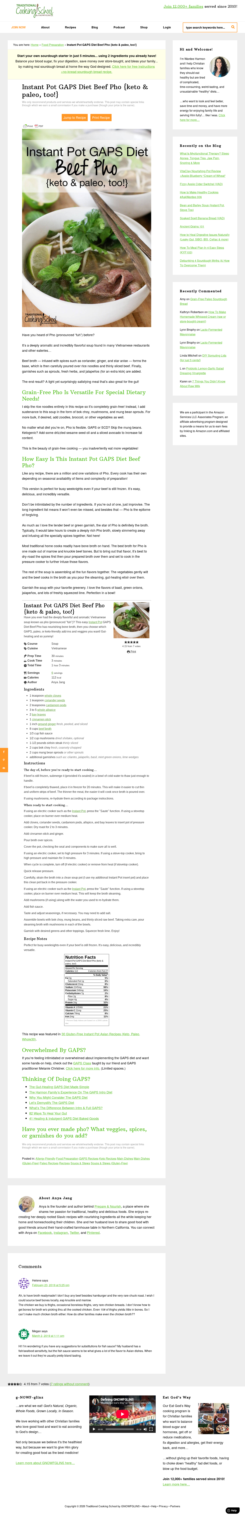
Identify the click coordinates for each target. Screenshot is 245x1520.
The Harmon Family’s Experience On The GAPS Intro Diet (70, 1092)
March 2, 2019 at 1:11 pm (48, 1336)
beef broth (45, 728)
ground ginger (47, 724)
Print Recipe (101, 117)
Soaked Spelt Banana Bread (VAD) (202, 218)
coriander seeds (54, 700)
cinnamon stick (41, 719)
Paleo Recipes (49, 1163)
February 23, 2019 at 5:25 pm (50, 1285)
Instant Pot (95, 622)
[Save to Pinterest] (4, 760)
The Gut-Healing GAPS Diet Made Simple (59, 1086)
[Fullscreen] (151, 1429)
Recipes (64, 1163)
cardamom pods (56, 705)
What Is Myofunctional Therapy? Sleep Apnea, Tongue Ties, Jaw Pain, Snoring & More (204, 158)
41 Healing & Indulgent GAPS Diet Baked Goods (64, 1118)
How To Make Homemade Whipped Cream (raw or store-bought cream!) (203, 316)
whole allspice (46, 709)
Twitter (74, 1232)
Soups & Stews (80, 1163)
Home (35, 45)
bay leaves (39, 714)
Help (154, 1506)
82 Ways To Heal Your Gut (48, 1113)
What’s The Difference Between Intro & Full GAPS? (66, 1107)
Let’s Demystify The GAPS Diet (51, 1102)
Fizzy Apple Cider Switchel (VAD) (201, 184)
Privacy (163, 1506)
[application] (122, 1414)
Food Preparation (53, 45)
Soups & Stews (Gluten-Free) (109, 1163)
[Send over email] (4, 768)
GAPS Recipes (88, 1158)
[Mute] (145, 1429)
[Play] (94, 1429)
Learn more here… (176, 1484)
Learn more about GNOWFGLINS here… (45, 1462)
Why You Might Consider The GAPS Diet (58, 1097)
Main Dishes (125, 1158)
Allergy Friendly (45, 1158)
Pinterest (93, 1232)
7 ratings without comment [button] (69, 1383)
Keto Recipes (107, 1158)
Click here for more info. (83, 1068)
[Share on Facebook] (4, 752)
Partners (175, 1506)
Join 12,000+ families (183, 6)
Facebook (45, 1232)
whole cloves (52, 695)
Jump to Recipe (74, 117)
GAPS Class (82, 1063)
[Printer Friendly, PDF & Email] (33, 126)
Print (133, 651)
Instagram (61, 1232)
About (145, 1506)
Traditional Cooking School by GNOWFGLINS (35, 11)
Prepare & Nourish (108, 1206)
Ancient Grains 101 (192, 226)
